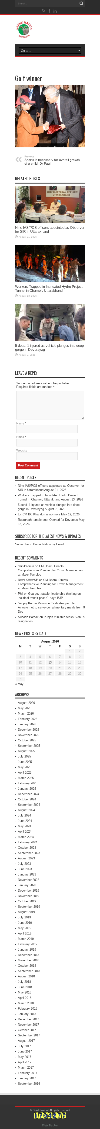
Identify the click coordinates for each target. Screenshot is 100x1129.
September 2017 (29, 1035)
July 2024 (24, 815)
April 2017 (24, 1062)
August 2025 (26, 751)
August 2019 (26, 912)
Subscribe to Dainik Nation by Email (39, 544)
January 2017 (27, 1078)
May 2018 (24, 992)
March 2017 (26, 1067)
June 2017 (25, 1051)
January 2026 (27, 724)
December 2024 (28, 794)
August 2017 (26, 1040)
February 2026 (27, 719)
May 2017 (24, 1057)
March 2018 (26, 1003)
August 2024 (26, 810)
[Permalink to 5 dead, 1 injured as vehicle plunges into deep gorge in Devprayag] (50, 322)
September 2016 (29, 1083)
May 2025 (24, 767)
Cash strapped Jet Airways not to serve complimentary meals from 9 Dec (51, 607)
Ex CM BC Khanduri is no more (39, 514)
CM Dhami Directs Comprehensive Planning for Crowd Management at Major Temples (50, 570)
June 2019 (25, 922)
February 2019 (27, 944)
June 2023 (25, 869)
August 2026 (26, 703)
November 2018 (28, 960)
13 (50, 662)
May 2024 (24, 826)
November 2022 (28, 880)
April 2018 (24, 998)
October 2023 (27, 847)
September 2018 (29, 971)
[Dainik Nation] (50, 29)
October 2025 (27, 740)
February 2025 (27, 783)
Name (20, 423)
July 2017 (24, 1046)
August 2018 (26, 976)
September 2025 (29, 745)
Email (20, 437)
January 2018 (27, 1014)
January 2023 (27, 874)
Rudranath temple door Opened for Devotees (48, 519)
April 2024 (24, 831)
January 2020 (27, 885)
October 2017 (27, 1030)
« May (19, 684)
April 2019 (24, 933)
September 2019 (29, 906)
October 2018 (27, 965)
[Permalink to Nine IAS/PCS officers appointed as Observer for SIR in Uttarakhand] (50, 204)
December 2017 (28, 1019)
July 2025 (24, 756)
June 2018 (25, 987)
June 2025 (25, 762)
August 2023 (26, 858)
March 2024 (26, 837)
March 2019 (26, 939)
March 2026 (26, 713)
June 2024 (25, 821)
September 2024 (29, 804)
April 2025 (24, 772)
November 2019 (28, 896)
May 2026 (24, 708)
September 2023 (29, 853)
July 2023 (24, 863)
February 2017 (27, 1073)
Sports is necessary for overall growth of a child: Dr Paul (52, 160)
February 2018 (27, 1008)
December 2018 (28, 955)
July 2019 (24, 917)
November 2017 (28, 1024)
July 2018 (24, 981)
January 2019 (27, 949)
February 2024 (27, 842)
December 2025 (28, 729)
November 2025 (28, 735)
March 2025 (26, 778)
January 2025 (27, 788)
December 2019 (28, 890)
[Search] (81, 3)
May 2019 (24, 928)
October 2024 (27, 799)
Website (21, 450)
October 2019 (27, 901)
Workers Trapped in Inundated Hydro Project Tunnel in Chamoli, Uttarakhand (49, 288)
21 (60, 668)
